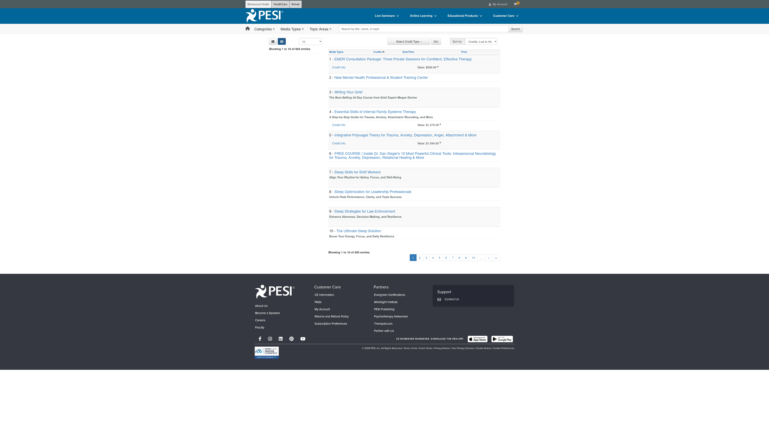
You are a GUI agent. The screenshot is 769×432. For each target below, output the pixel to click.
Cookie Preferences (503, 348)
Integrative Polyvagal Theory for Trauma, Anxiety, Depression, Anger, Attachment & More (405, 134)
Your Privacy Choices (463, 348)
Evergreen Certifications (389, 295)
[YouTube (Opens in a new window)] (302, 339)
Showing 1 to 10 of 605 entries (289, 49)
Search (515, 29)
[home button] (247, 28)
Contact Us (452, 299)
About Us (261, 306)
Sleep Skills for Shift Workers (357, 171)
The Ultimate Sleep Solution (358, 230)
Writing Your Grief (348, 91)
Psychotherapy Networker (391, 316)
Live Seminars (385, 15)
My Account (322, 309)
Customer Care (503, 15)
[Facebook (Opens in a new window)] (260, 339)
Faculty (259, 327)
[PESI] (275, 292)
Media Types (291, 28)
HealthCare (280, 4)
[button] (273, 41)
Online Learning (421, 15)
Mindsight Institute (386, 302)
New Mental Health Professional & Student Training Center (381, 77)
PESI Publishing (384, 309)
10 (473, 258)
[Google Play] (502, 339)
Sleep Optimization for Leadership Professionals (372, 191)
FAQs (318, 302)
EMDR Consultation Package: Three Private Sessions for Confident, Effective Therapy (403, 58)
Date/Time (408, 52)
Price (464, 52)
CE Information (324, 295)
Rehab (296, 4)
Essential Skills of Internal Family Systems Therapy (375, 111)
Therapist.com (383, 323)
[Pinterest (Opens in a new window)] (291, 339)
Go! (436, 41)
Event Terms (426, 348)
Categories (263, 28)
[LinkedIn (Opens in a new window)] (281, 339)
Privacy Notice (442, 348)
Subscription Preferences (331, 323)
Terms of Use (410, 348)
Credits (377, 52)
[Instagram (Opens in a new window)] (270, 339)
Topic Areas (319, 28)
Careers (260, 320)
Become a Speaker (267, 313)
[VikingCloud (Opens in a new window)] (267, 353)
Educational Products (463, 15)
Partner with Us (384, 331)
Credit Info (338, 67)
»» (496, 258)
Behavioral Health (258, 4)
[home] (264, 16)
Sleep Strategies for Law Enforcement (364, 211)
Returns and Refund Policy (332, 316)
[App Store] (477, 339)
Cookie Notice (483, 348)
